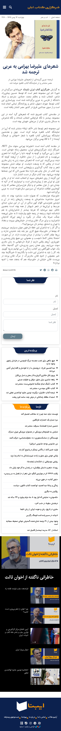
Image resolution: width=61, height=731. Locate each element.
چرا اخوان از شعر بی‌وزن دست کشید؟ (16, 610)
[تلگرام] (35, 723)
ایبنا (44, 9)
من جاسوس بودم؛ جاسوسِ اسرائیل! (43, 443)
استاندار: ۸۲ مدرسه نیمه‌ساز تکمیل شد (42, 530)
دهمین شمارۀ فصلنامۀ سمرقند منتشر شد (41, 426)
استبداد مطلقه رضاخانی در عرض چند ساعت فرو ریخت (33, 397)
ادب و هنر (44, 17)
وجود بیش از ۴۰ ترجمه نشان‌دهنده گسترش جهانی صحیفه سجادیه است (32, 523)
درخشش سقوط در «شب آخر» (46, 503)
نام (56, 296)
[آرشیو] (21, 723)
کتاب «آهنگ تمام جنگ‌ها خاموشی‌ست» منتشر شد (35, 384)
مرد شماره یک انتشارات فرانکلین (45, 420)
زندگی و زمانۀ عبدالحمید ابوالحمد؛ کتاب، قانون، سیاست (35, 485)
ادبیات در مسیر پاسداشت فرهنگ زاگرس (42, 515)
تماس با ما (41, 717)
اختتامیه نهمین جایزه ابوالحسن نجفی (16, 671)
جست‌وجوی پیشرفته (11, 717)
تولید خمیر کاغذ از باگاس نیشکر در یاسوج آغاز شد (38, 449)
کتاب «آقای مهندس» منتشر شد (42, 388)
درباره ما (32, 717)
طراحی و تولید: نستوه (27, 726)
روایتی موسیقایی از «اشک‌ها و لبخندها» (42, 461)
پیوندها (24, 717)
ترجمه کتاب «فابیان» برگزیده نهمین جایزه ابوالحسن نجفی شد (30, 392)
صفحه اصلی (55, 17)
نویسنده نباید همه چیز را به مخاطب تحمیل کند (39, 414)
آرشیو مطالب (52, 717)
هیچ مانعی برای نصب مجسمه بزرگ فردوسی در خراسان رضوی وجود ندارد (31, 362)
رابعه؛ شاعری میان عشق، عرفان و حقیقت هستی (36, 379)
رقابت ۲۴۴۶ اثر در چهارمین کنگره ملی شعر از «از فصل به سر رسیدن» (31, 473)
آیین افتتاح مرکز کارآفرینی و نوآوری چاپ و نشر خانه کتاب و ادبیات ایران (16, 632)
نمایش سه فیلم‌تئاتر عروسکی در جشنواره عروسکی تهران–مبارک (33, 431)
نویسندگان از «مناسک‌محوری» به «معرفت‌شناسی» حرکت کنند (33, 438)
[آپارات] (39, 723)
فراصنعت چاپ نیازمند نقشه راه (16, 588)
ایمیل (55, 308)
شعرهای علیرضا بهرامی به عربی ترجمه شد (30, 69)
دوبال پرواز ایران (22, 649)
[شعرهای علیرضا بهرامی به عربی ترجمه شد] (30, 39)
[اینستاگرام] (30, 723)
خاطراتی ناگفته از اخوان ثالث (29, 577)
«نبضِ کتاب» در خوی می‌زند (47, 479)
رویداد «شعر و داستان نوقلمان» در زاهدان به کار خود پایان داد (33, 467)
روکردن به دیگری (51, 491)
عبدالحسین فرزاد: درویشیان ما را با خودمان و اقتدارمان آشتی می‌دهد (30, 369)
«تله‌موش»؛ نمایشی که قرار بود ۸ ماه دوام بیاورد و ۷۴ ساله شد (33, 497)
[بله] (26, 723)
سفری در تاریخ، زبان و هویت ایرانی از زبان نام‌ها (39, 509)
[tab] (38, 407)
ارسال (12, 336)
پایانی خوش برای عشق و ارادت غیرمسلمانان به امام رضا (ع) (34, 455)
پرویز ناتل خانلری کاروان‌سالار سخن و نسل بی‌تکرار (35, 375)
